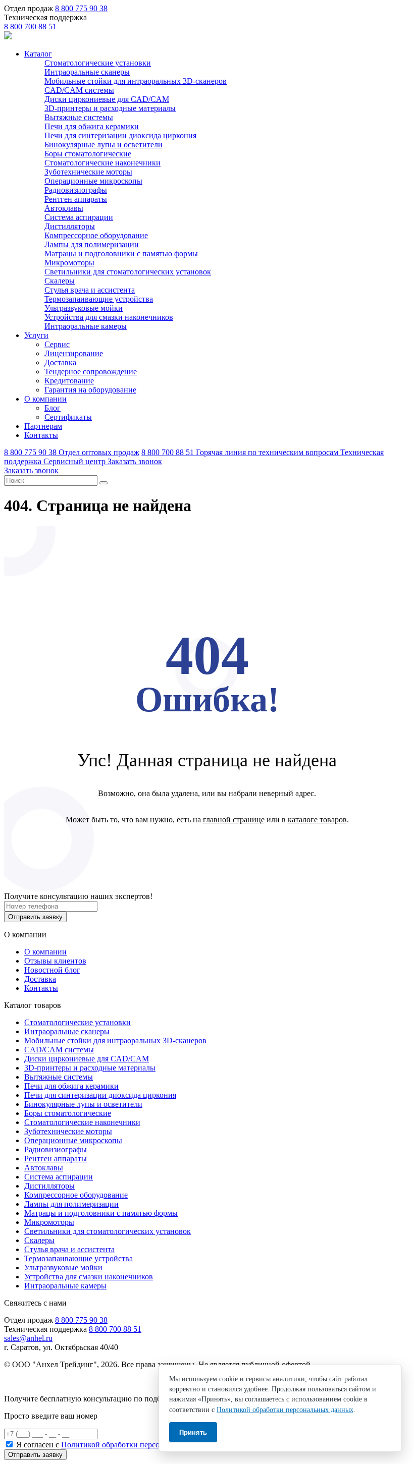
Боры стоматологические (87, 153)
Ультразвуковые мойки (83, 308)
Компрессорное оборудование (96, 235)
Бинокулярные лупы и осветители (103, 144)
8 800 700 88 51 (30, 26)
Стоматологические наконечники (102, 162)
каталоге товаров (317, 819)
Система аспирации (78, 217)
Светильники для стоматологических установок (127, 271)
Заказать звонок (135, 461)
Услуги (36, 335)
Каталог (38, 53)
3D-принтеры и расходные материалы (110, 108)
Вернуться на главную (207, 845)
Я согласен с (117, 1444)
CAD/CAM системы (79, 90)
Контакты (41, 435)
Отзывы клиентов (55, 960)
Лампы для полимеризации (91, 244)
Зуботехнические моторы (88, 171)
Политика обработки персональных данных (80, 1381)
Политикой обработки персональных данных (139, 1444)
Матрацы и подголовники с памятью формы (121, 253)
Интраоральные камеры (85, 326)
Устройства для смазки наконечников (108, 317)
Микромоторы (69, 262)
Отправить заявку (35, 917)
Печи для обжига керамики (91, 126)
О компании (45, 399)
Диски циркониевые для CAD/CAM (106, 99)
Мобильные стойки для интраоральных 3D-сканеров (135, 81)
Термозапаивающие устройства (98, 299)
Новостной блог (52, 970)
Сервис (57, 344)
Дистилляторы (69, 226)
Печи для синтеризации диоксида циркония (120, 135)
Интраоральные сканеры (87, 72)
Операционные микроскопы (93, 181)
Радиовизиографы (75, 190)
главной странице (234, 819)
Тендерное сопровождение (90, 371)
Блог (52, 408)
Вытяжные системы (78, 117)
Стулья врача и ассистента (89, 290)
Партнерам (43, 426)
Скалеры (59, 280)
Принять (193, 1432)
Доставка (60, 362)
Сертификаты (68, 417)
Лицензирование (73, 353)
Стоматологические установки (97, 63)
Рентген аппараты (75, 199)
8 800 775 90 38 (81, 8)
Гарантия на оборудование (90, 389)
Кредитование (69, 380)
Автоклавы (63, 208)
